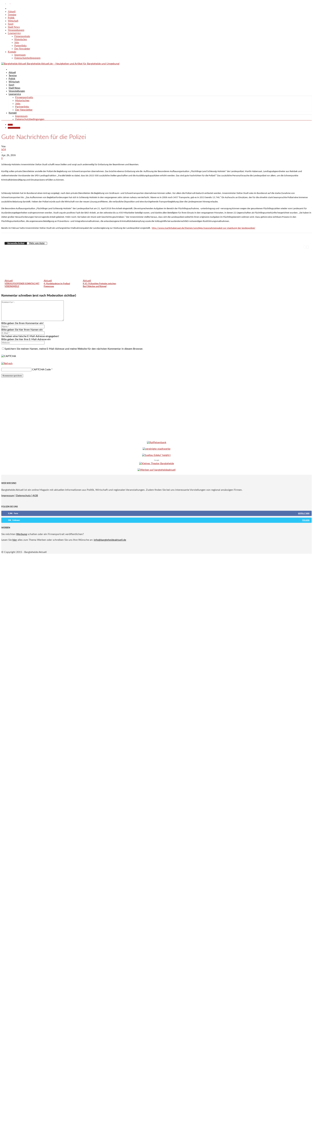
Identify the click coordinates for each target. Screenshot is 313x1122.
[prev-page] (304, 247)
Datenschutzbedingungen (27, 58)
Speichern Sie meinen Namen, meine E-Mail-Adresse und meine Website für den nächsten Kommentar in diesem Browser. (74, 348)
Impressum (20, 54)
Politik (11, 17)
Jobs (16, 42)
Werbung (21, 534)
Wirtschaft (13, 20)
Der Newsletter (22, 48)
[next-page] (307, 247)
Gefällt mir (303, 513)
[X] (12, 2)
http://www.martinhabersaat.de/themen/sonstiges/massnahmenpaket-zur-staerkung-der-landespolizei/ (203, 228)
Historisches (20, 39)
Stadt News (14, 27)
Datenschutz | (24, 495)
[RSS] (8, 2)
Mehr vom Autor (37, 243)
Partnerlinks (20, 45)
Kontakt (12, 51)
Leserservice (14, 33)
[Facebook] (3, 2)
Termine (12, 14)
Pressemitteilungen (14, 128)
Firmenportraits (22, 36)
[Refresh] (7, 363)
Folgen (305, 520)
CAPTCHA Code (41, 369)
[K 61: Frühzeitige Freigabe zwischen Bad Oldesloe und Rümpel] (102, 276)
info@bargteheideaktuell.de (110, 540)
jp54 (3, 149)
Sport (10, 23)
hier (14, 540)
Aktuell (11, 11)
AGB (35, 495)
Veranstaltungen (16, 30)
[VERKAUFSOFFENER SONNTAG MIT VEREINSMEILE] (24, 276)
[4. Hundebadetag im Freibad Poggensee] (63, 276)
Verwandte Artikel (15, 243)
